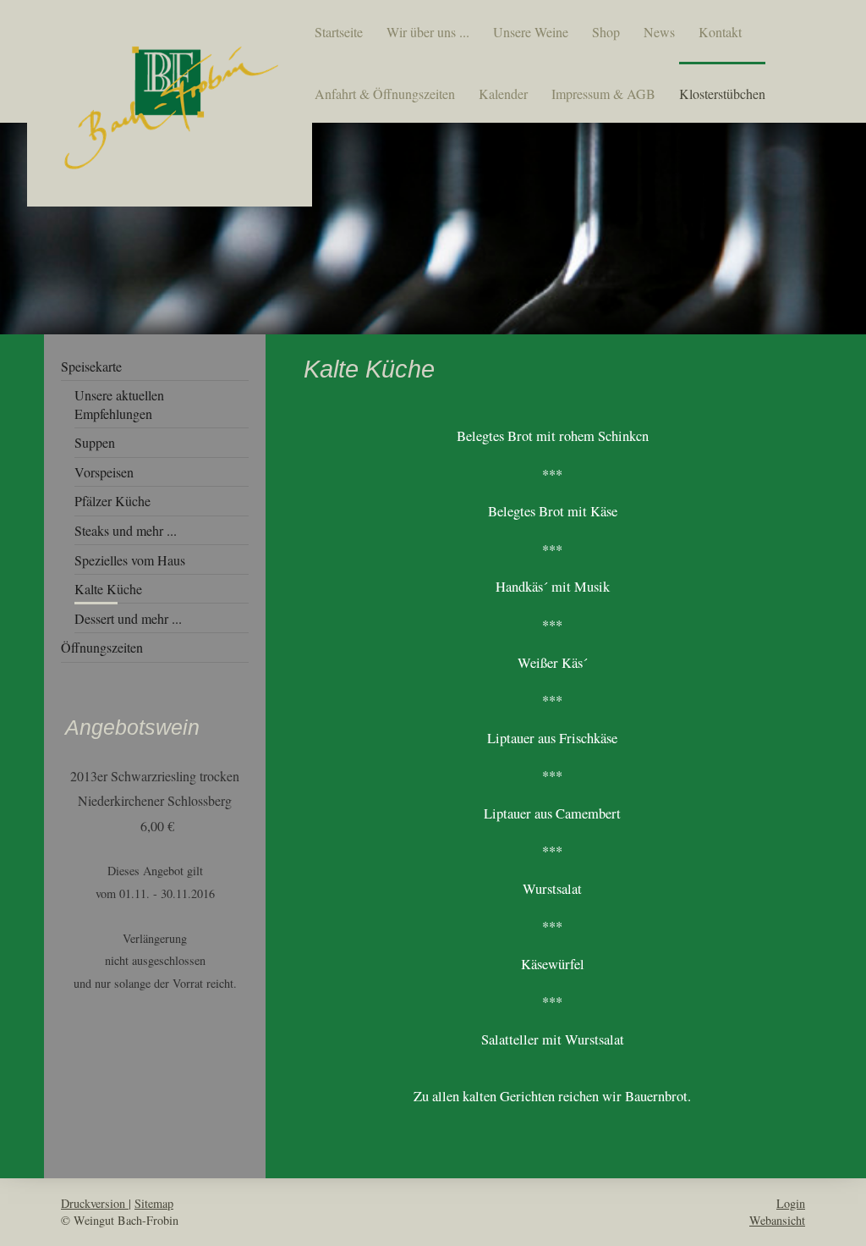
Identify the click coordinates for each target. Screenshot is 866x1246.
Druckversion (95, 1203)
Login (790, 1203)
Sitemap (153, 1203)
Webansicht (777, 1220)
